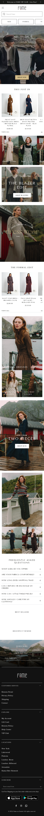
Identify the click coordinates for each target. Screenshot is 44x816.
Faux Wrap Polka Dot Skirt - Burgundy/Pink (28, 300)
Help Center (6, 729)
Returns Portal (7, 692)
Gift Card (5, 722)
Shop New (22, 77)
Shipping (5, 699)
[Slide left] (3, 2)
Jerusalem (6, 767)
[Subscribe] (39, 658)
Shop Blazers (21, 195)
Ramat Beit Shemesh (10, 771)
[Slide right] (40, 2)
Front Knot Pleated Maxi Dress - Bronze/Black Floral (10, 122)
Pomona (5, 756)
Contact (5, 703)
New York (6, 749)
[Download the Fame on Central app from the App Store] (14, 797)
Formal (26, 22)
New (9, 22)
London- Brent (7, 760)
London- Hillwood (9, 763)
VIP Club (5, 733)
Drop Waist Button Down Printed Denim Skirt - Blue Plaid (28, 122)
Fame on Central (18, 811)
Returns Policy (7, 726)
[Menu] (3, 8)
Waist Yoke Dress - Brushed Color (10, 299)
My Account (6, 718)
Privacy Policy (7, 695)
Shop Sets (22, 446)
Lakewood (6, 752)
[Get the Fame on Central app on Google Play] (30, 797)
